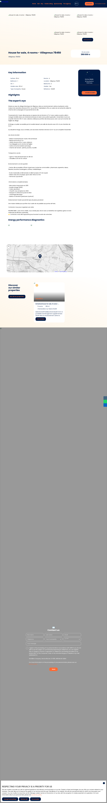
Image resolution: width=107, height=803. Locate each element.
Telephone (30, 639)
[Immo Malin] (9, 4)
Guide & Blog (48, 4)
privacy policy (33, 664)
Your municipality (51, 639)
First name (30, 635)
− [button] (8, 248)
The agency (67, 4)
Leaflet (56, 271)
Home (34, 4)
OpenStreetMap (63, 271)
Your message (31, 643)
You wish (66, 638)
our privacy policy (36, 795)
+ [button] (8, 246)
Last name (49, 635)
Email (66, 635)
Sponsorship (58, 4)
